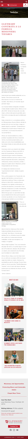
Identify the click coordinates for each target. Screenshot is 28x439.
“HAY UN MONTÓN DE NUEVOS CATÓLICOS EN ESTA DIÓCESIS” (13, 366)
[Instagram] (14, 430)
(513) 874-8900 (6, 400)
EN (2, 2)
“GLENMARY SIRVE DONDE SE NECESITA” (12, 321)
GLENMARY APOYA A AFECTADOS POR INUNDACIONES (13, 344)
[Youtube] (17, 430)
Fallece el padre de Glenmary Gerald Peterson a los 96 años (14, 299)
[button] (26, 2)
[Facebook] (11, 430)
